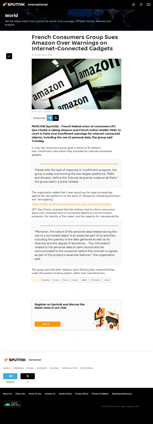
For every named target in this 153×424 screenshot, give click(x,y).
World (35, 280)
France (65, 280)
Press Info (20, 393)
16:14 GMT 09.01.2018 (42, 55)
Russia (30, 368)
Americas (18, 368)
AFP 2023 (37, 112)
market (107, 280)
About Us (7, 393)
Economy (42, 368)
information (95, 280)
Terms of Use (35, 393)
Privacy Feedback (100, 393)
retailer (84, 280)
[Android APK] (12, 404)
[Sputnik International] (14, 7)
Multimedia (86, 368)
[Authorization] (134, 4)
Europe (56, 280)
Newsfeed (45, 280)
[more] (9, 56)
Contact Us (50, 393)
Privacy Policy (81, 393)
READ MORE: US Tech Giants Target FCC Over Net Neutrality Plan (71, 204)
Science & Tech (69, 368)
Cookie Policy (65, 393)
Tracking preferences (122, 393)
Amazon (74, 280)
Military (54, 368)
